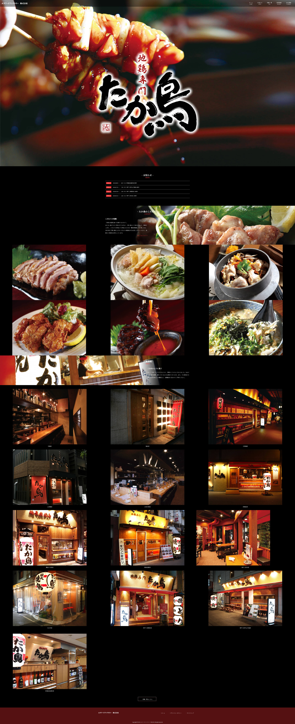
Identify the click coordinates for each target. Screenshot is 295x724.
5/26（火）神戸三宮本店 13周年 (129, 195)
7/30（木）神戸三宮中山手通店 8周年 (130, 187)
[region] (147, 83)
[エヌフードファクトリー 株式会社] (15, 3)
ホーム (163, 713)
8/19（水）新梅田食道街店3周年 (129, 183)
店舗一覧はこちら (147, 699)
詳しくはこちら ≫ (142, 235)
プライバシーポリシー (176, 713)
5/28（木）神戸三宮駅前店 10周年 (129, 191)
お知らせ (109, 183)
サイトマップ (190, 713)
